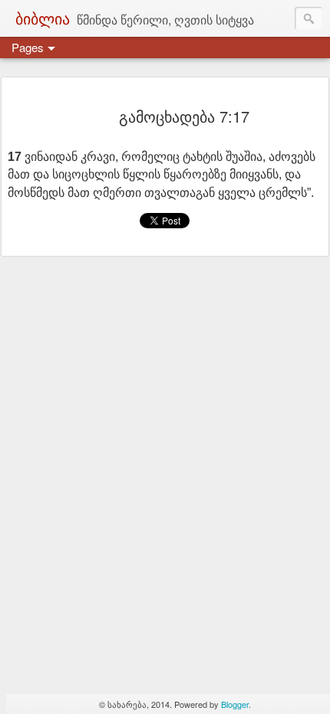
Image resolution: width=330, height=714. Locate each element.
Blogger (235, 704)
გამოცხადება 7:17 (184, 116)
